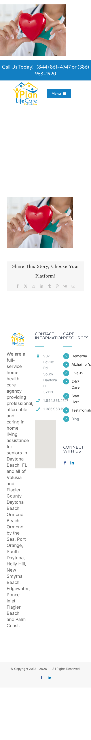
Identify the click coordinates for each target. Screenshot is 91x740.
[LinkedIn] (72, 462)
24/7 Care (75, 384)
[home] (17, 335)
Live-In (77, 373)
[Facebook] (65, 462)
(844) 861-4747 (53, 67)
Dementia (78, 356)
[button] (45, 441)
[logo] (25, 83)
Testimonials (78, 410)
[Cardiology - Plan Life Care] (33, 7)
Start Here (75, 399)
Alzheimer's (78, 364)
